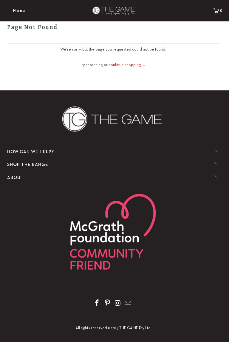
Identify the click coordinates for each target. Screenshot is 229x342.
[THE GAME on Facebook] (97, 304)
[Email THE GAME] (128, 304)
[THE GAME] (114, 10)
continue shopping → (127, 65)
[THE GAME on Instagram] (118, 304)
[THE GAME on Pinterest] (107, 304)
